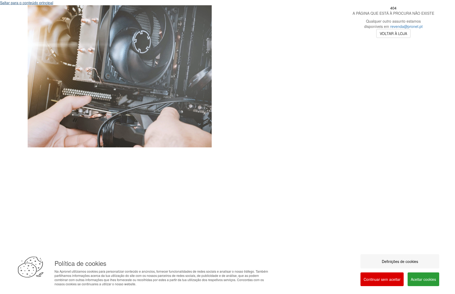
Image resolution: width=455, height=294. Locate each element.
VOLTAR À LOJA (393, 33)
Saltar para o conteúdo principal (26, 2)
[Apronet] (120, 151)
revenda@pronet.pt (406, 26)
